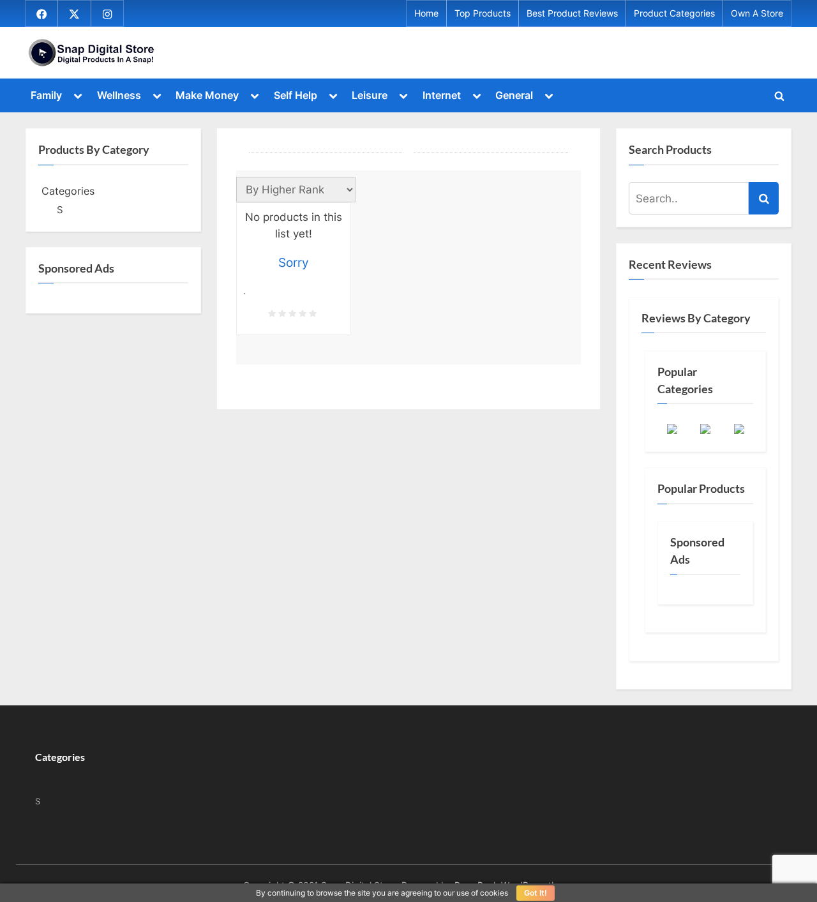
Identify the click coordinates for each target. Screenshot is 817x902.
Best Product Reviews (572, 13)
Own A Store (757, 13)
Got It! (535, 893)
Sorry (293, 262)
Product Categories (674, 13)
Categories (67, 190)
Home (426, 13)
